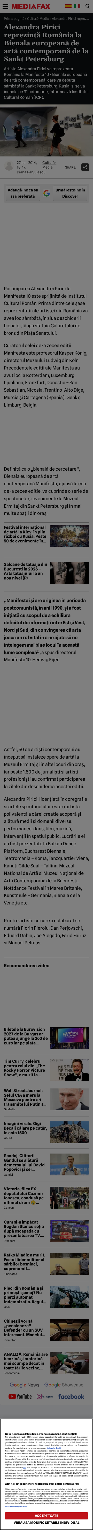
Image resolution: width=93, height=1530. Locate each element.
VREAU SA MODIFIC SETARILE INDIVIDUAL (46, 1523)
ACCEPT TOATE (46, 1516)
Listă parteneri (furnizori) (16, 1507)
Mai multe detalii (54, 1448)
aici (24, 1467)
